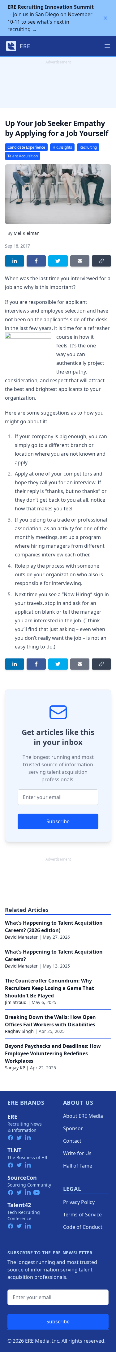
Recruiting (88, 147)
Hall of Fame (77, 1165)
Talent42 (19, 1205)
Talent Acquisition (22, 156)
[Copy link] (101, 261)
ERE (12, 1116)
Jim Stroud (16, 1002)
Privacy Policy (79, 1202)
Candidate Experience (26, 147)
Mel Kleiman (27, 233)
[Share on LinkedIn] (14, 261)
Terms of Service (82, 1214)
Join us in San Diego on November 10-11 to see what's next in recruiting (50, 18)
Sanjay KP (15, 1068)
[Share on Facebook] (36, 261)
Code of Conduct (82, 1227)
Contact (72, 1140)
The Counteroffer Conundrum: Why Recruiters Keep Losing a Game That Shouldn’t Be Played (49, 988)
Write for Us (77, 1153)
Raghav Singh (19, 1031)
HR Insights (62, 147)
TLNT (14, 1150)
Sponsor (73, 1128)
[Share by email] (79, 261)
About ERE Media (83, 1116)
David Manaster (21, 937)
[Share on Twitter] (57, 261)
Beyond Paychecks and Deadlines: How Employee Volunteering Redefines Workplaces (53, 1053)
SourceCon (22, 1177)
